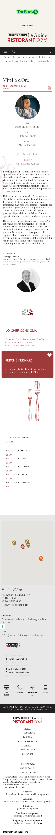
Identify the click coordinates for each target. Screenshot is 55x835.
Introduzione (27, 733)
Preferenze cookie (27, 773)
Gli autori (27, 754)
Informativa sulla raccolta (15, 832)
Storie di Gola (27, 750)
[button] (6, 51)
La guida (27, 737)
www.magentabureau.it (14, 787)
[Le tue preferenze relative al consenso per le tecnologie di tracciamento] (2, 626)
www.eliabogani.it (33, 823)
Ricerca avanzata (27, 741)
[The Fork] (27, 12)
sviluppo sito (36, 820)
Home (28, 729)
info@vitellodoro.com (15, 604)
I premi (27, 746)
